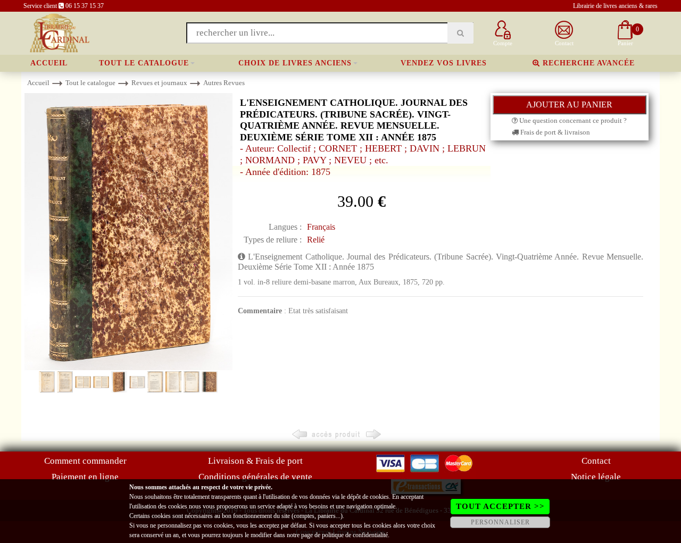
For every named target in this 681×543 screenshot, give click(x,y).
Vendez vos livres (444, 63)
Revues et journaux (159, 83)
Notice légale (596, 477)
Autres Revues (224, 83)
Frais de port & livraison (554, 132)
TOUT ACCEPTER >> (500, 506)
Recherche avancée (587, 63)
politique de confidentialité (355, 535)
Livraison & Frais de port (255, 461)
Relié (316, 239)
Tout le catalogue (144, 63)
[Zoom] (128, 231)
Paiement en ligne (85, 477)
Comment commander (85, 461)
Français (321, 226)
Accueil (49, 63)
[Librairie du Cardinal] (59, 32)
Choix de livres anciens (295, 63)
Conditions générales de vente (255, 477)
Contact (596, 461)
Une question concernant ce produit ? (572, 120)
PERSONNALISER (500, 522)
